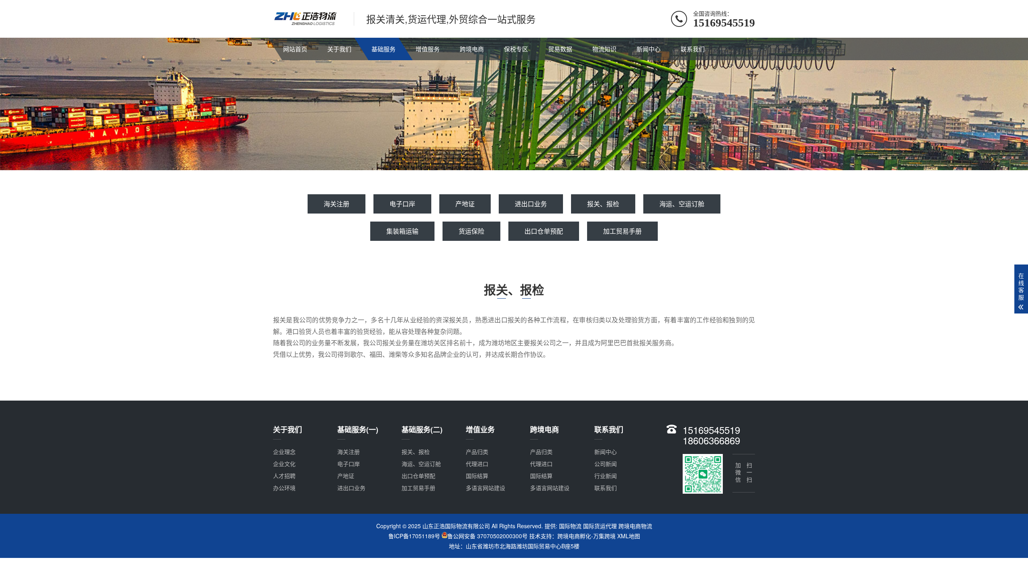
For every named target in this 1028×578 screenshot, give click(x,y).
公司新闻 (605, 464)
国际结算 (477, 476)
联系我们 (693, 49)
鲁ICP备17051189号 (414, 536)
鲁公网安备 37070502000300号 (487, 536)
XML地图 (628, 536)
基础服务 (383, 49)
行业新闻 (605, 476)
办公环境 (284, 488)
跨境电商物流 (635, 526)
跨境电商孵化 (574, 536)
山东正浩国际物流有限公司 (456, 526)
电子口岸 (402, 203)
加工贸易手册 (622, 231)
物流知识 (604, 49)
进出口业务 (531, 203)
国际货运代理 (600, 526)
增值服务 (428, 49)
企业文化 (284, 464)
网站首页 (295, 49)
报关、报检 (603, 203)
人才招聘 (284, 476)
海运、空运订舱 (681, 203)
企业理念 (284, 452)
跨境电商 (472, 49)
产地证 (465, 203)
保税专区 (516, 49)
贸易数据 (560, 49)
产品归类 (477, 452)
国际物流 (570, 526)
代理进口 (477, 464)
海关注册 (336, 203)
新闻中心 (648, 49)
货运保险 (471, 231)
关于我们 (339, 49)
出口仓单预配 (543, 231)
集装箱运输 (402, 231)
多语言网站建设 (485, 488)
